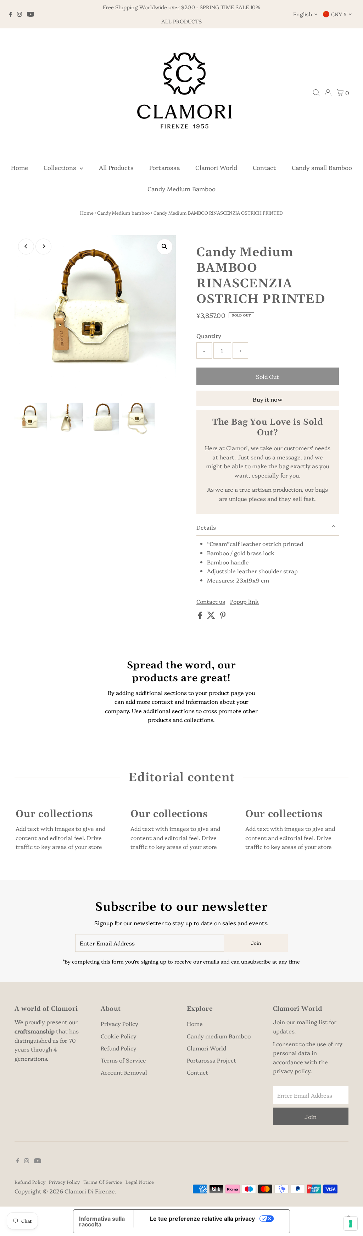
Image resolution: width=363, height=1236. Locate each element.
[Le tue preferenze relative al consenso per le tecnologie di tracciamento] (350, 1223)
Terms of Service (123, 1060)
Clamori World (216, 167)
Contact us (210, 601)
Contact (264, 167)
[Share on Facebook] (200, 616)
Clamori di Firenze (90, 1191)
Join (256, 942)
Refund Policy (118, 1048)
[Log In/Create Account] (328, 92)
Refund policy (30, 1182)
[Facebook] (10, 14)
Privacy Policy (119, 1023)
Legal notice (139, 1182)
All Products (116, 167)
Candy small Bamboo (322, 167)
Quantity (208, 336)
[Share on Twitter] (212, 616)
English (302, 14)
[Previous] (26, 246)
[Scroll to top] (349, 1216)
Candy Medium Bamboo (181, 188)
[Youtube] (30, 14)
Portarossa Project (211, 1060)
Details (206, 527)
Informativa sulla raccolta (102, 1221)
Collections (61, 167)
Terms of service (102, 1182)
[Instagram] (19, 14)
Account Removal (124, 1072)
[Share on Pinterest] (223, 616)
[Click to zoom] (165, 247)
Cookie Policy (118, 1036)
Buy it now (268, 399)
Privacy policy (64, 1182)
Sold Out (267, 376)
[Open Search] (316, 92)
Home (19, 167)
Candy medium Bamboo (219, 1036)
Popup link (244, 601)
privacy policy (291, 1071)
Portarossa (164, 167)
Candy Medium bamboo (123, 212)
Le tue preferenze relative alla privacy (202, 1218)
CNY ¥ (339, 14)
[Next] (43, 246)
